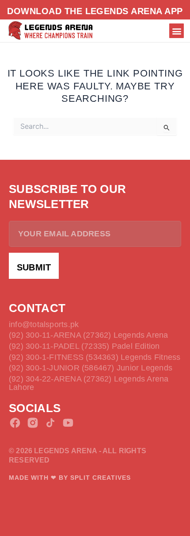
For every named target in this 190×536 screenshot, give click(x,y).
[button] (176, 31)
